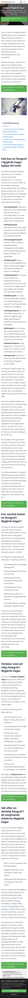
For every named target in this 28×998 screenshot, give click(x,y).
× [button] (26, 980)
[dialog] (14, 988)
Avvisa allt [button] (14, 994)
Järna (18, 901)
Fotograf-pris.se (8, 2)
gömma (6, 126)
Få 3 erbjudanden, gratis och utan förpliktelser (11, 19)
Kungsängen (14, 906)
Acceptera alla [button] (14, 990)
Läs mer (8, 987)
